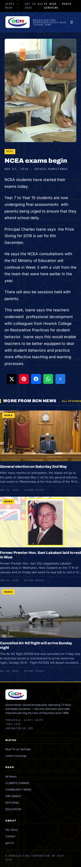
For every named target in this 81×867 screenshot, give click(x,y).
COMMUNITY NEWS (18, 789)
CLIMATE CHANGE (17, 783)
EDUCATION (13, 809)
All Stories (71, 401)
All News (10, 776)
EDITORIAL (12, 802)
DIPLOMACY (13, 796)
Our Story (11, 829)
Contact (10, 836)
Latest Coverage (16, 755)
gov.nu (9, 842)
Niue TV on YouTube (18, 749)
